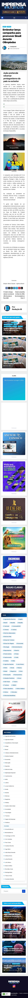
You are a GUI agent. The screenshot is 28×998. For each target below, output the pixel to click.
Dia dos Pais (7, 636)
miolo (5, 667)
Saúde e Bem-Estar (10, 806)
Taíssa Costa (8, 875)
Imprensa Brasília (13, 993)
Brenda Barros (9, 832)
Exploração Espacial (10, 772)
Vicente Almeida (9, 879)
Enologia (6, 647)
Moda (12, 667)
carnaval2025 (16, 626)
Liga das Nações (9, 664)
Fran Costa (8, 842)
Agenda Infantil (9, 739)
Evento (17, 650)
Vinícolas (14, 692)
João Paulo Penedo (10, 852)
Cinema (6, 629)
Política (7, 802)
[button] (25, 17)
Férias (17, 654)
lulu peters (20, 664)
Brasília (21, 622)
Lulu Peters (8, 862)
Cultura (14, 629)
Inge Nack (7, 849)
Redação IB (13, 46)
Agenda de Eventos (8, 324)
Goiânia (6, 661)
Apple (21, 619)
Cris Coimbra (8, 839)
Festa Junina (7, 654)
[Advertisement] (14, 270)
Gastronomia (14, 322)
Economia (15, 326)
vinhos (6, 692)
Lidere (7, 782)
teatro (15, 681)
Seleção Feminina (9, 678)
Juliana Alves (8, 855)
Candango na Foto (10, 835)
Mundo (7, 792)
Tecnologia (8, 812)
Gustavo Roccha (9, 845)
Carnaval (6, 626)
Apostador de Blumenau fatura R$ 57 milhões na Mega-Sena (14, 363)
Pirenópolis (7, 674)
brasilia (13, 622)
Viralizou (7, 822)
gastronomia (7, 657)
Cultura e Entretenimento (11, 752)
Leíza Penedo (8, 859)
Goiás (16, 657)
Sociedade (8, 809)
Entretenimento (17, 647)
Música (20, 667)
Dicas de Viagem (9, 643)
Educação (7, 762)
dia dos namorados (9, 633)
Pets (21, 671)
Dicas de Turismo (9, 640)
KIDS (6, 779)
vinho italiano (21, 688)
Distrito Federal (7, 326)
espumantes (7, 650)
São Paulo (7, 681)
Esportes (7, 766)
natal (5, 671)
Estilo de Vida (8, 769)
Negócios (20, 326)
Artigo (6, 746)
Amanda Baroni (9, 829)
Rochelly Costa (9, 869)
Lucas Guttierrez (9, 786)
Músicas (7, 796)
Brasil (4, 26)
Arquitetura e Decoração (11, 742)
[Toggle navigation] (14, 18)
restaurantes (18, 674)
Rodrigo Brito (7, 322)
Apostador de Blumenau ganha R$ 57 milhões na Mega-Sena (14, 347)
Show (19, 678)
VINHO (14, 685)
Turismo (9, 26)
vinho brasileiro (8, 688)
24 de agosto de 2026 (11, 918)
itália (13, 661)
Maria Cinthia (8, 865)
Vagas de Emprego (10, 819)
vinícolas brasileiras (9, 695)
